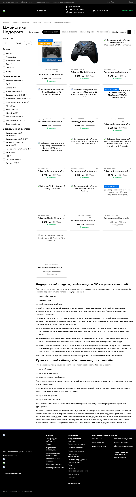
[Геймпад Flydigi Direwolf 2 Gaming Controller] (51, 198)
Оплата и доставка (10, 2)
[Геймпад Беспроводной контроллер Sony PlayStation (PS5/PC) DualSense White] (117, 102)
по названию (102, 32)
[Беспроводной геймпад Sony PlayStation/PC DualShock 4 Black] (51, 102)
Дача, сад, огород (54, 464)
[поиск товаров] (57, 11)
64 (57, 72)
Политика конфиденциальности (78, 469)
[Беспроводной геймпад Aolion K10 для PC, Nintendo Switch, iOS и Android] (84, 151)
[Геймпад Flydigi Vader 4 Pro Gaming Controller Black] (84, 52)
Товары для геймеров (51, 440)
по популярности (51, 32)
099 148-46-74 (100, 10)
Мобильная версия (13, 473)
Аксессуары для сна (55, 467)
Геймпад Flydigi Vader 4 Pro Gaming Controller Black (97, 72)
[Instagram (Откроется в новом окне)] (100, 2)
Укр (108, 2)
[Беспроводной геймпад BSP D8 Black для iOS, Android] (84, 198)
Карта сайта (73, 474)
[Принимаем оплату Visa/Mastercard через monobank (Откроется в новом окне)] (22, 464)
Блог (70, 465)
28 (97, 119)
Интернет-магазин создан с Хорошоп (17, 491)
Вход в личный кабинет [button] (74, 440)
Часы (48, 444)
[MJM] (16, 440)
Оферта (71, 477)
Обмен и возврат (27, 2)
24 (130, 69)
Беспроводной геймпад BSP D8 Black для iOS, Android (98, 220)
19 (64, 215)
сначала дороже (87, 32)
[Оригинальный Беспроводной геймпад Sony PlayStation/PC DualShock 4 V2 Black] (51, 52)
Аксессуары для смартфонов (53, 454)
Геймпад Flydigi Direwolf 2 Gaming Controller (60, 218)
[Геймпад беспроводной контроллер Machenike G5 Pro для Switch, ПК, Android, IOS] (84, 102)
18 (97, 69)
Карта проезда (120, 457)
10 (130, 168)
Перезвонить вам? (99, 446)
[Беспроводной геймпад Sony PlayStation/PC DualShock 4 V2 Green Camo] (117, 52)
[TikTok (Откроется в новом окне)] (103, 2)
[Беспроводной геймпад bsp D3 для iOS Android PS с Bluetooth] (51, 247)
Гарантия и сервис (44, 2)
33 (90, 218)
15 (64, 119)
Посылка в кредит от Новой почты (77, 461)
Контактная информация (64, 2)
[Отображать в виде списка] (133, 32)
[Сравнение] (118, 2)
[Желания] (122, 2)
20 (123, 121)
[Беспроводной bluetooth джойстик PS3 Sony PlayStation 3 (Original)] (117, 198)
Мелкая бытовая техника (53, 460)
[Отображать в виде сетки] (129, 32)
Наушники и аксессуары (51, 448)
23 (97, 168)
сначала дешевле (69, 32)
